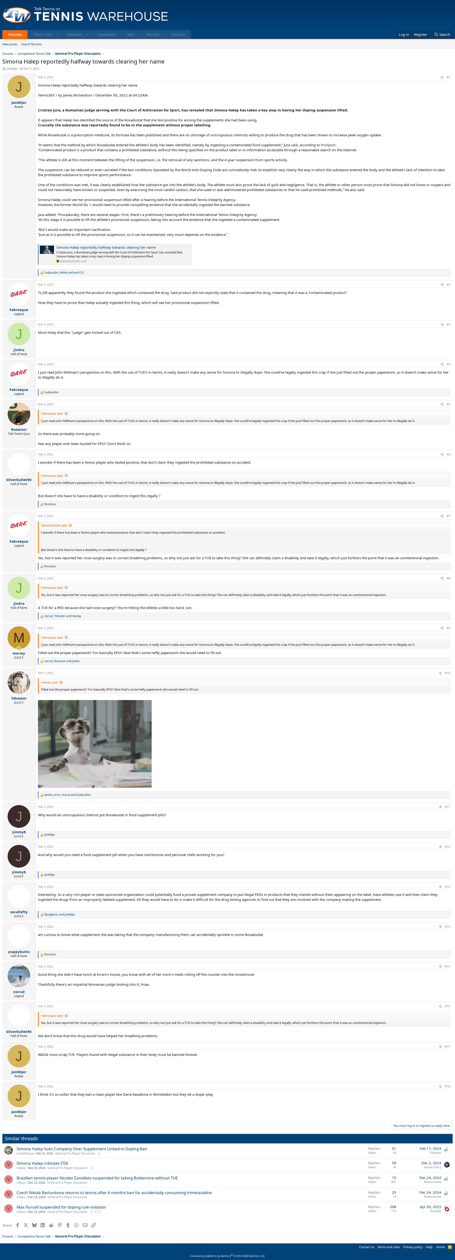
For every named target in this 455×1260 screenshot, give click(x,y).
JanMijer (12, 68)
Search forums (31, 44)
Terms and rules (389, 1247)
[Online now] (19, 648)
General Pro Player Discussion (75, 1153)
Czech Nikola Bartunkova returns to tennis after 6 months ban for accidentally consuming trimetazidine (114, 1192)
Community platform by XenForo (227, 1256)
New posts (9, 44)
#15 (447, 966)
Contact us (366, 1247)
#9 (448, 628)
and (59, 914)
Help (429, 1247)
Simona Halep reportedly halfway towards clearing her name (106, 247)
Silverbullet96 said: (54, 525)
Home (440, 1247)
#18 (447, 1086)
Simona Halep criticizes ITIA (42, 1163)
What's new (42, 34)
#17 (447, 1047)
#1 (448, 77)
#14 (447, 927)
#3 (448, 324)
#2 (448, 285)
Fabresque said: (52, 413)
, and (64, 273)
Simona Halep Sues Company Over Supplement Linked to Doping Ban (82, 1148)
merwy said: (49, 682)
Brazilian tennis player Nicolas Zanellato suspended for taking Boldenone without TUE (97, 1178)
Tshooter (435, 1153)
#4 (448, 364)
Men (131, 34)
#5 (448, 404)
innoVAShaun (25, 1153)
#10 (447, 673)
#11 (447, 807)
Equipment (106, 34)
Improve (178, 34)
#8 (448, 578)
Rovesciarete (432, 1182)
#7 (448, 516)
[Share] (442, 77)
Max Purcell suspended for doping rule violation (61, 1207)
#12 (447, 847)
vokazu (21, 1168)
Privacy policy (413, 1247)
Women (152, 34)
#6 (448, 454)
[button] (57, 34)
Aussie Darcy (432, 1167)
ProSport (328, 144)
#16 (447, 1006)
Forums (15, 34)
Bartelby (435, 1211)
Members (75, 34)
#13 (447, 887)
